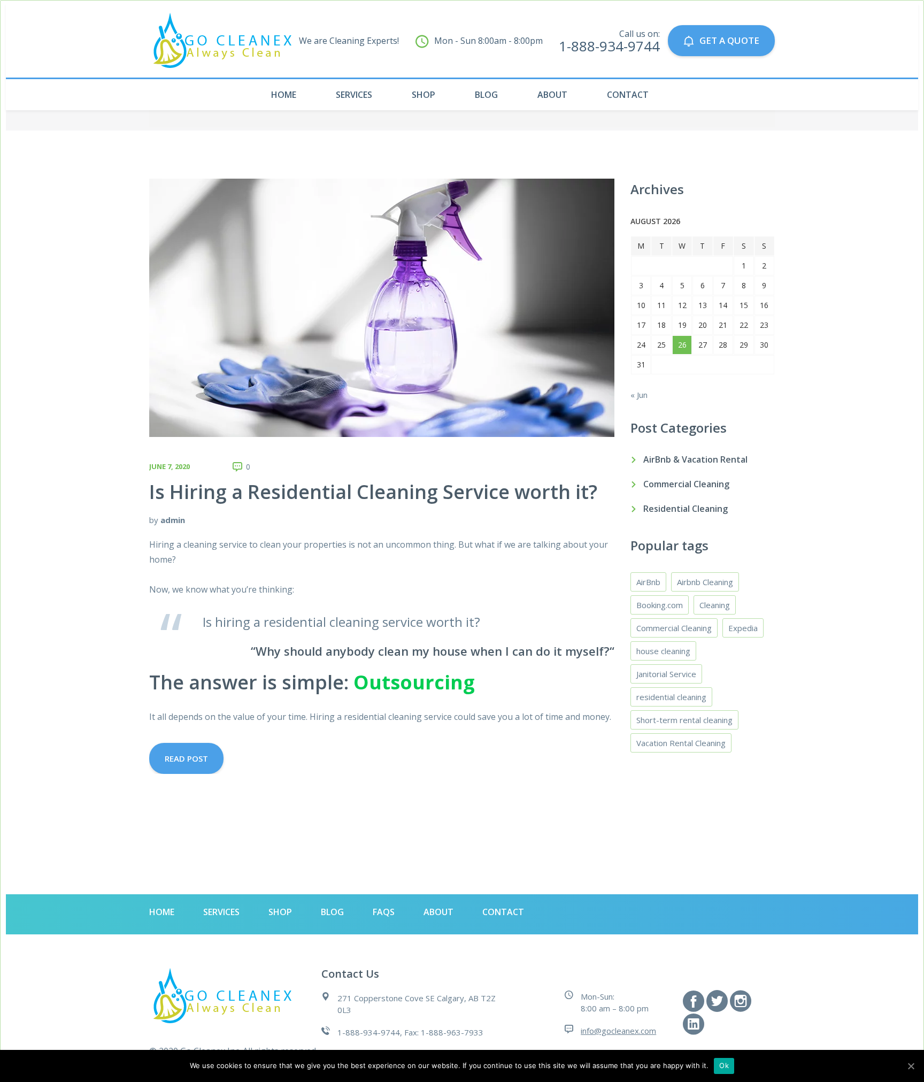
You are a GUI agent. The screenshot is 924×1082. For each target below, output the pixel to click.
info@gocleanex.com (618, 1030)
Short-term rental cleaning (684, 720)
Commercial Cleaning (686, 484)
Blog (486, 95)
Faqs (384, 912)
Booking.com (659, 605)
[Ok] (910, 1066)
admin (172, 520)
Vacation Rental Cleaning (681, 743)
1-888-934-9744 (609, 46)
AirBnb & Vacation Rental (695, 459)
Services (354, 95)
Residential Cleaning (685, 509)
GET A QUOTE (729, 40)
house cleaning (663, 651)
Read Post (186, 758)
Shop (423, 95)
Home (283, 95)
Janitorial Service (666, 674)
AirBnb (648, 582)
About (552, 95)
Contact (628, 95)
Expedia (743, 628)
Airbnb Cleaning (705, 582)
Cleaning (714, 605)
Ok (724, 1065)
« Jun (639, 394)
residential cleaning (671, 697)
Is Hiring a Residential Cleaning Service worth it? (373, 492)
